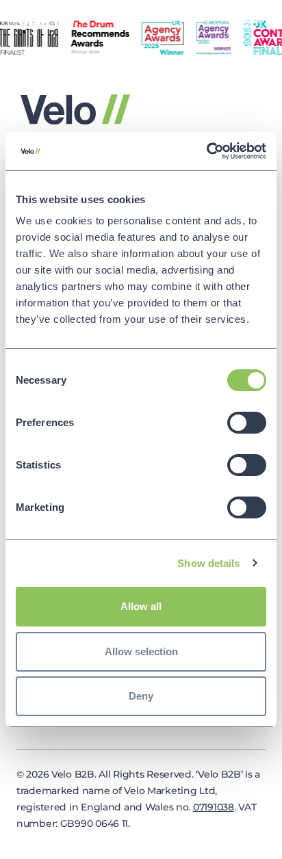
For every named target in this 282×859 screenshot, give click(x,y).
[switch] (246, 423)
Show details (208, 563)
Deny (141, 696)
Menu (247, 22)
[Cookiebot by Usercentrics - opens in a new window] (206, 151)
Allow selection (141, 651)
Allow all (141, 606)
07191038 (213, 807)
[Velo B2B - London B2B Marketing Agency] (46, 22)
